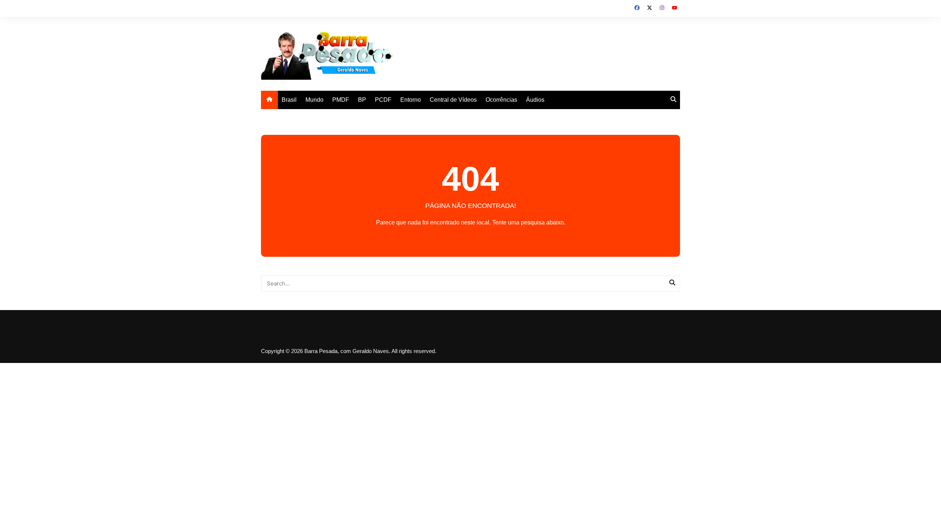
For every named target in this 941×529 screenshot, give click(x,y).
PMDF (340, 100)
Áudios (535, 100)
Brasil (289, 100)
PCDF (383, 100)
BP (362, 100)
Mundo (314, 100)
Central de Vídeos (453, 100)
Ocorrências (501, 100)
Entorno (410, 100)
